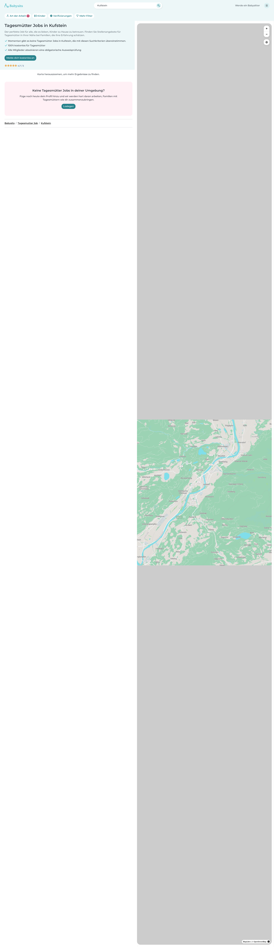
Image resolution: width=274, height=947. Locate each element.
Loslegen (68, 106)
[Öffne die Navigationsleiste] (266, 5)
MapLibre (247, 941)
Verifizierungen (62, 16)
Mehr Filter (85, 16)
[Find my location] (266, 42)
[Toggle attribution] (268, 941)
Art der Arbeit (18, 16)
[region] (204, 484)
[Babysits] (14, 5)
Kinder (41, 16)
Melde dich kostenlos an (20, 58)
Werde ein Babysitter (247, 5)
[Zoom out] (266, 34)
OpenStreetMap (260, 941)
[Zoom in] (266, 28)
